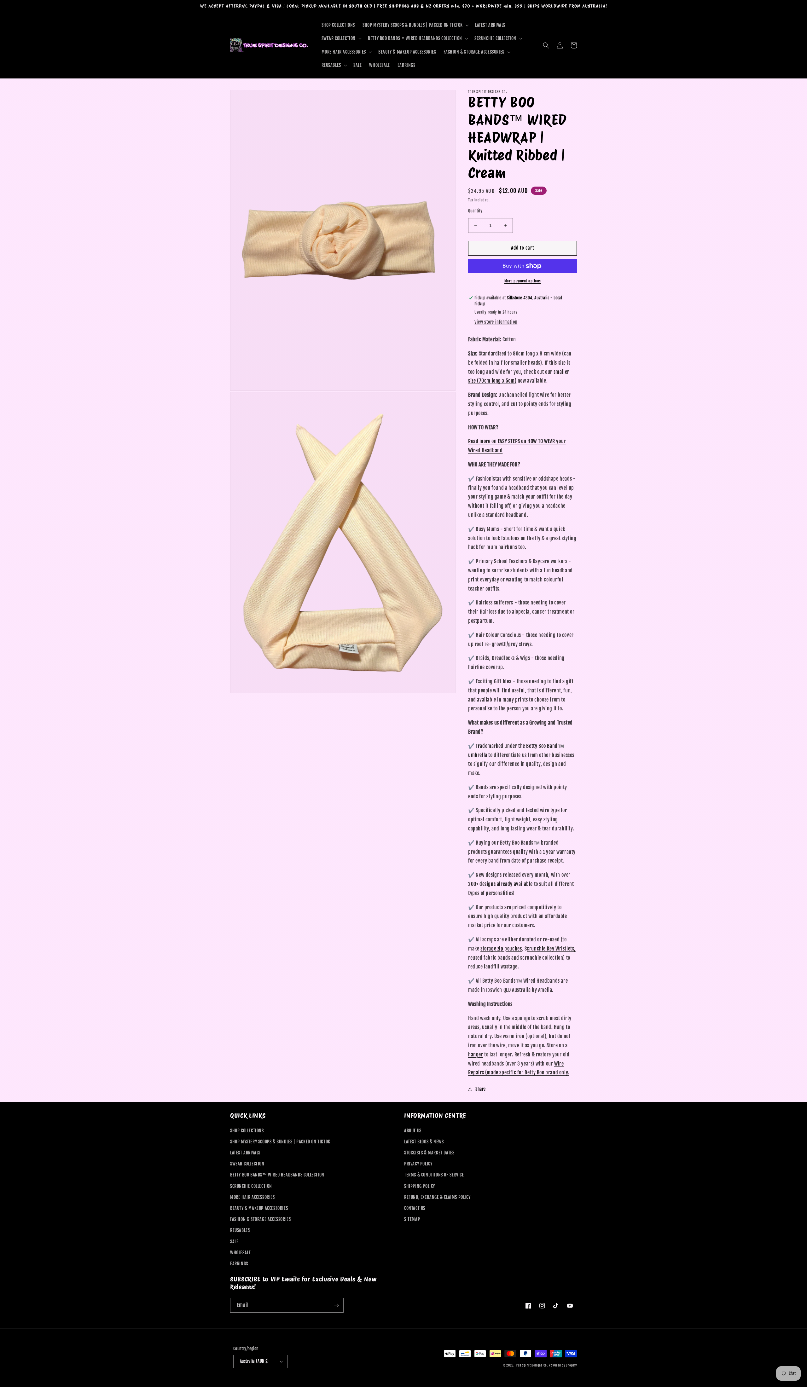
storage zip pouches (501, 948)
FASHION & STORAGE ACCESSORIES (260, 1219)
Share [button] (480, 1089)
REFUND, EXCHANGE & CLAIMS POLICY (437, 1197)
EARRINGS (239, 1263)
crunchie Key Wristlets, (551, 948)
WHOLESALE (240, 1252)
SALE (234, 1241)
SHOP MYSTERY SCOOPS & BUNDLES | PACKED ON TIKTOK (280, 1141)
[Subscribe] (336, 1305)
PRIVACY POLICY (418, 1163)
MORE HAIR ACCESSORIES (252, 1197)
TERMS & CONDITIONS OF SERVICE (434, 1174)
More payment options (522, 281)
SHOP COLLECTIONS (247, 1130)
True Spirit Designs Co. (531, 1365)
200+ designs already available (500, 884)
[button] (415, 25)
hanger (475, 1054)
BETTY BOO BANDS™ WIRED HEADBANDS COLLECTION (277, 1174)
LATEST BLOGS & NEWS (424, 1141)
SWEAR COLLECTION (247, 1163)
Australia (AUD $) (254, 1361)
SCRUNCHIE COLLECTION (251, 1186)
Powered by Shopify (563, 1365)
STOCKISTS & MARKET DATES (429, 1152)
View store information (495, 322)
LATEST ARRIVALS (245, 1152)
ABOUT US (412, 1130)
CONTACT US (414, 1208)
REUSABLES (240, 1230)
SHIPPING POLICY (419, 1186)
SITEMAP (412, 1219)
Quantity (475, 210)
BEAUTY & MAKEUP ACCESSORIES (259, 1208)
